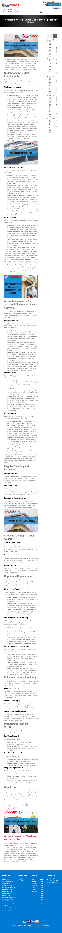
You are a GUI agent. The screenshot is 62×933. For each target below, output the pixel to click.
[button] (41, 12)
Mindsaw (34, 925)
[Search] (55, 36)
